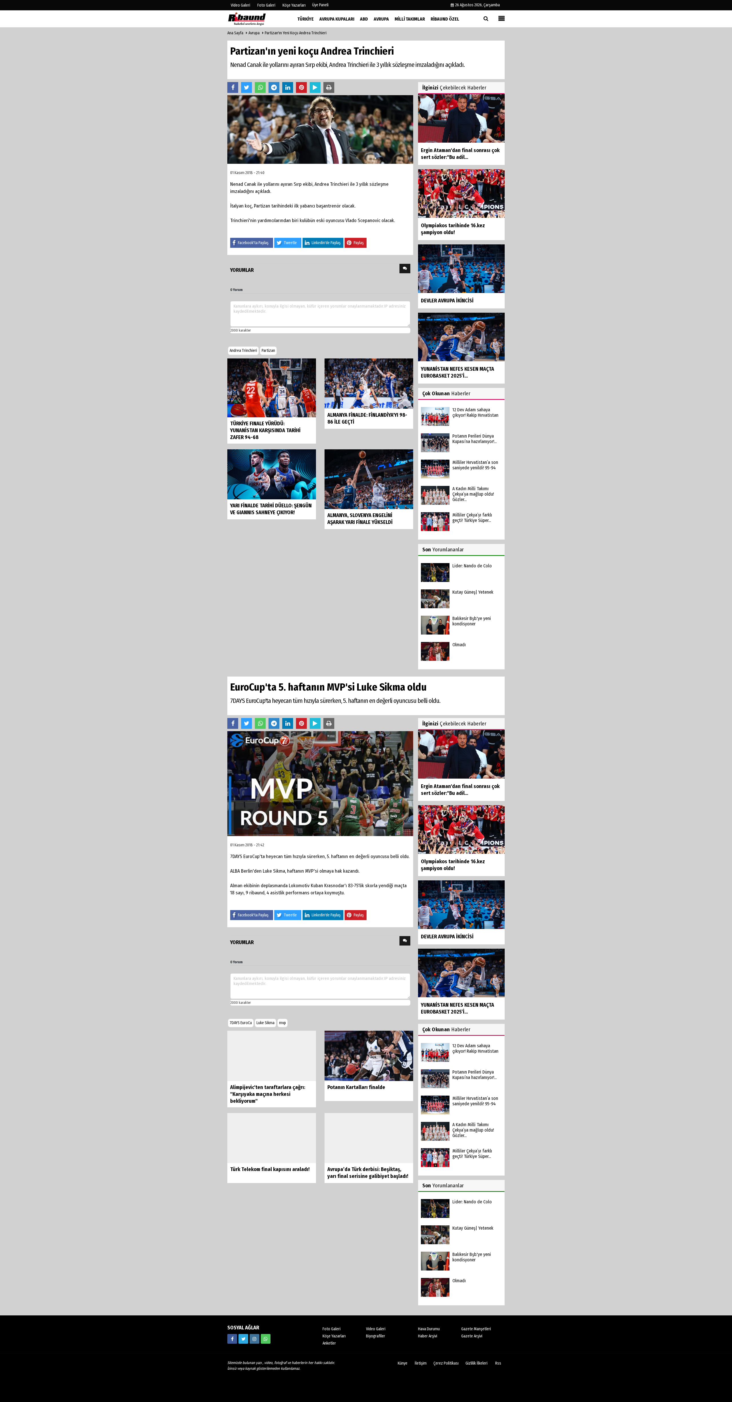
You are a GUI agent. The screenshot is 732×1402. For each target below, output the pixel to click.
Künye (402, 1363)
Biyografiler (375, 1336)
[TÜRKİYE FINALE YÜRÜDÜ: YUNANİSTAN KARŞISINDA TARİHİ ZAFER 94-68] (271, 387)
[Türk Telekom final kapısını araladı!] (271, 1137)
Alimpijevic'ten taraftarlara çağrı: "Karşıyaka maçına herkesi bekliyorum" (267, 1094)
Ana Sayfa (235, 33)
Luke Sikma (265, 1022)
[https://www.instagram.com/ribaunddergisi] (254, 1339)
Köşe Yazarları (334, 1336)
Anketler (329, 1343)
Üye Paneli (320, 5)
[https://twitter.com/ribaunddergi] (243, 1339)
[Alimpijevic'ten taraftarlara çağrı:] (271, 1055)
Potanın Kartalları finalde (356, 1087)
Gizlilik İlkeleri (477, 1363)
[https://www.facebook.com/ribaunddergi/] (232, 1339)
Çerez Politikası (446, 1363)
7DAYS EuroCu (241, 1022)
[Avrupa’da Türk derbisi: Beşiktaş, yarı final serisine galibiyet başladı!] (369, 1137)
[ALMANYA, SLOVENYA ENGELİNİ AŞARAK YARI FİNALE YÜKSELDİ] (369, 478)
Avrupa (254, 33)
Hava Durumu (429, 1329)
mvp (282, 1022)
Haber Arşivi (427, 1336)
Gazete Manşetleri (476, 1329)
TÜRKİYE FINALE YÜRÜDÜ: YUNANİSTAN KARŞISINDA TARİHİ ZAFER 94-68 (265, 430)
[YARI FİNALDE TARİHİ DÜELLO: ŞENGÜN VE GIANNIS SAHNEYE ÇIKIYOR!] (271, 474)
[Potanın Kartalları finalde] (369, 1055)
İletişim (421, 1363)
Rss (498, 1363)
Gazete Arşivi (471, 1336)
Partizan (268, 350)
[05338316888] (265, 1339)
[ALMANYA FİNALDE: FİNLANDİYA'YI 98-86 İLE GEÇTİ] (369, 383)
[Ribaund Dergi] (256, 18)
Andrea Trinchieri (243, 350)
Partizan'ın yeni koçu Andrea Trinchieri (296, 33)
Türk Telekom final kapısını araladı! (270, 1169)
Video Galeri (375, 1329)
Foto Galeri (332, 1329)
